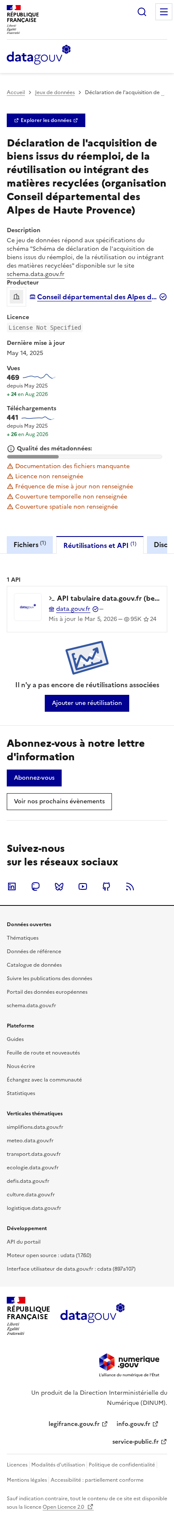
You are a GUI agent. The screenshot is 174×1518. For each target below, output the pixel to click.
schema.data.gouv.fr (36, 274)
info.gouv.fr (133, 1424)
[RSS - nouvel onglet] (130, 886)
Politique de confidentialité (122, 1465)
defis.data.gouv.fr (28, 1181)
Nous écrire (21, 1066)
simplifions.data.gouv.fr (35, 1127)
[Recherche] (141, 11)
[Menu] (163, 11)
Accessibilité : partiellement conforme (97, 1480)
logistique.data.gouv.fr (34, 1208)
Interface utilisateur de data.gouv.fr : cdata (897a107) (71, 1269)
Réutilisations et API (99, 545)
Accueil (16, 92)
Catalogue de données (34, 965)
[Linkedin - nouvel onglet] (11, 886)
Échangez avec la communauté (44, 1080)
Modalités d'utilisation (58, 1465)
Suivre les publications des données (49, 978)
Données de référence (34, 951)
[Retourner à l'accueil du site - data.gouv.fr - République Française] (92, 1316)
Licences (17, 1465)
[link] (46, 120)
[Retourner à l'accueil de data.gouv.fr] (39, 55)
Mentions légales (27, 1480)
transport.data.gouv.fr (34, 1154)
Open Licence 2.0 (64, 1507)
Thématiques (22, 938)
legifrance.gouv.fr (74, 1424)
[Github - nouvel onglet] (106, 886)
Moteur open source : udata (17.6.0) (49, 1255)
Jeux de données (55, 92)
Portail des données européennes (47, 992)
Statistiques (21, 1093)
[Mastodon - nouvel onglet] (35, 886)
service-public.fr (135, 1441)
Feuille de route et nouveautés (43, 1053)
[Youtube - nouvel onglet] (82, 886)
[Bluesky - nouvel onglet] (59, 886)
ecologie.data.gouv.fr (33, 1167)
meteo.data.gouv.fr (30, 1140)
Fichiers (30, 544)
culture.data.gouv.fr (31, 1194)
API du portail (24, 1242)
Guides (15, 1039)
